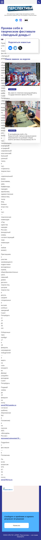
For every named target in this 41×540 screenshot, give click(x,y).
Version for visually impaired (26, 20)
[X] (20, 48)
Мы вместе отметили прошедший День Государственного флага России (22, 94)
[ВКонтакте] (10, 48)
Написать (16, 525)
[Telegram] (15, 48)
